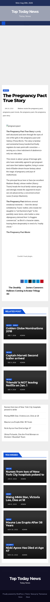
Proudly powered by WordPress (13, 594)
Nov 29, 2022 (13, 529)
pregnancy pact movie (11, 112)
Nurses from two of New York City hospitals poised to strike (25, 474)
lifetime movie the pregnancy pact (30, 108)
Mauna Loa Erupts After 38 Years (18, 422)
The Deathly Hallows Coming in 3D (16, 290)
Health (9, 468)
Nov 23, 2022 (13, 555)
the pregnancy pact (27, 112)
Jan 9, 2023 (12, 479)
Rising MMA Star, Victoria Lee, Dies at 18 (21, 416)
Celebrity (10, 544)
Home (20, 597)
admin (22, 335)
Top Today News (25, 11)
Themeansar (43, 594)
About (28, 597)
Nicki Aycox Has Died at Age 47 (17, 428)
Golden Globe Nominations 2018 (24, 330)
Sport (9, 494)
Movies (6, 90)
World (15, 325)
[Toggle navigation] (26, 23)
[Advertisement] (25, 52)
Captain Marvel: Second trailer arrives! (22, 357)
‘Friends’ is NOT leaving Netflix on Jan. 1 (22, 384)
